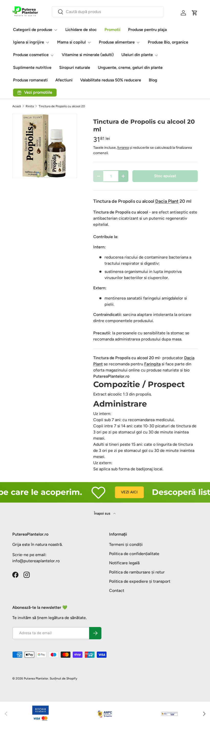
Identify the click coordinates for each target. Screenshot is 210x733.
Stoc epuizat (165, 176)
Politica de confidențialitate (134, 553)
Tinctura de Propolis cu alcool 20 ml (64, 106)
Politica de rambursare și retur (137, 572)
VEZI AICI (124, 492)
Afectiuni (63, 80)
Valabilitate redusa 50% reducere (110, 80)
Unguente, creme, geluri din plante (130, 67)
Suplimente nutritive (32, 67)
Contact (116, 590)
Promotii (112, 29)
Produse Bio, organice (168, 42)
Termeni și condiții (126, 544)
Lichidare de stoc (81, 29)
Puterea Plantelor (36, 678)
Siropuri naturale (74, 67)
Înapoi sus (102, 513)
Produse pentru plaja (147, 29)
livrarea (123, 147)
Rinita (30, 106)
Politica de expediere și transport (139, 581)
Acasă (16, 106)
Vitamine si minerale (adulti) (88, 54)
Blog (153, 80)
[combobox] (108, 11)
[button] (194, 12)
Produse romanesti (30, 80)
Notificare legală (124, 562)
